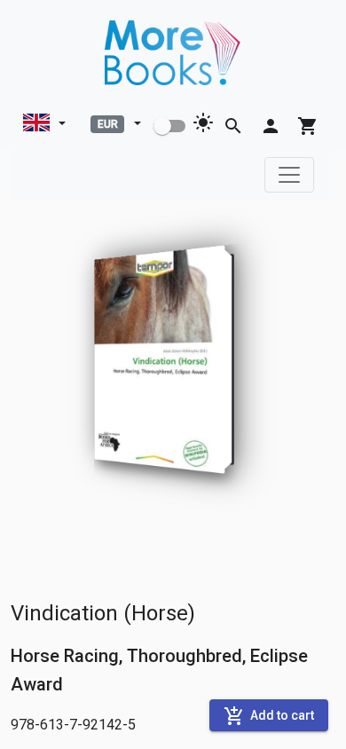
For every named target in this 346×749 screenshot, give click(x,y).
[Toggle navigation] (289, 175)
